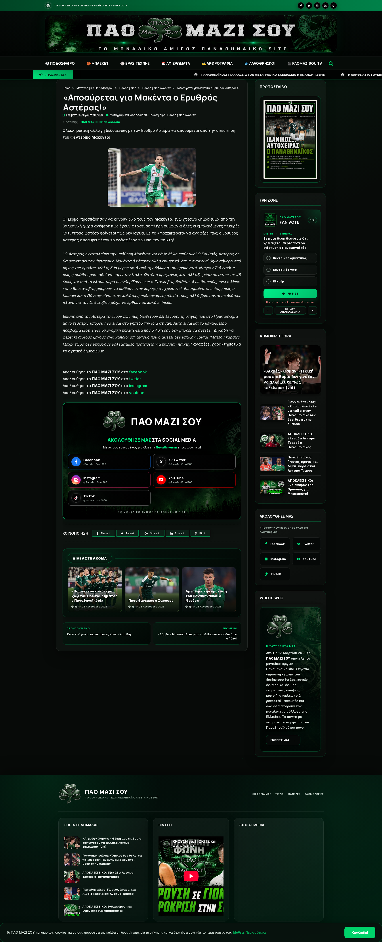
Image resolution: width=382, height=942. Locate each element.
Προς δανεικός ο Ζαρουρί (150, 600)
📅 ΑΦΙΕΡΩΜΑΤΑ (175, 63)
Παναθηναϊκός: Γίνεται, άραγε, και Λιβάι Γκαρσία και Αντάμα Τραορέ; (302, 463)
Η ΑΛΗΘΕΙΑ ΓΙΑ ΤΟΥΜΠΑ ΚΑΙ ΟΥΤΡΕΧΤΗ (290, 74)
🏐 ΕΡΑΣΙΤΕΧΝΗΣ (135, 63)
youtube (136, 393)
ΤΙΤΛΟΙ (279, 794)
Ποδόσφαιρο (127, 88)
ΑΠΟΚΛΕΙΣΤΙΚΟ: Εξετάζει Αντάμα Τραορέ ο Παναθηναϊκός (301, 440)
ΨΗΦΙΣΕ (292, 293)
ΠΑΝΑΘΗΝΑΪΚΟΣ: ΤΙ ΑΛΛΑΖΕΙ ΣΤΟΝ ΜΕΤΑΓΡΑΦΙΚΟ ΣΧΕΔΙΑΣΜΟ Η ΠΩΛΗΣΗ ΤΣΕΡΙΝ (176, 74)
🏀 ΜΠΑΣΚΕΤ (97, 63)
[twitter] (309, 5)
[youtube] (325, 5)
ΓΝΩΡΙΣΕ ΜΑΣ (283, 740)
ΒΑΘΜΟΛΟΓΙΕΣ (314, 794)
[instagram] (317, 5)
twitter (135, 379)
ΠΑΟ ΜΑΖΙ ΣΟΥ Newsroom (100, 122)
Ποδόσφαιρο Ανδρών (156, 88)
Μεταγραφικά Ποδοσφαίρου (94, 88)
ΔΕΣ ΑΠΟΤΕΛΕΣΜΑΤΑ (290, 310)
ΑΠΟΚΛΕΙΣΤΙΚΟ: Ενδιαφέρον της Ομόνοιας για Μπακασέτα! (300, 487)
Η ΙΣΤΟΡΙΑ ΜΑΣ (261, 794)
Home (67, 88)
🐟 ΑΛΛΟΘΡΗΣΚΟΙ (259, 63)
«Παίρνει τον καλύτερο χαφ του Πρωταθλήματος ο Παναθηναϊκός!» (94, 595)
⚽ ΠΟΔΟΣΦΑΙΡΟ (60, 63)
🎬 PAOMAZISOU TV (304, 63)
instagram (138, 386)
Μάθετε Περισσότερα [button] (249, 932)
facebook (138, 372)
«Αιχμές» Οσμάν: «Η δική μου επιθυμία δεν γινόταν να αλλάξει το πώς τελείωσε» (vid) (289, 379)
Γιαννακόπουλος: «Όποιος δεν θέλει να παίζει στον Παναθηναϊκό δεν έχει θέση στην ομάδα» (302, 413)
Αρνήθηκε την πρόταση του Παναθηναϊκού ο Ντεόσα (206, 595)
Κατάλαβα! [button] (360, 932)
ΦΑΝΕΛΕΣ (294, 794)
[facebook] (301, 5)
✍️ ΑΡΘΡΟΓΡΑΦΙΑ (217, 63)
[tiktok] (333, 5)
